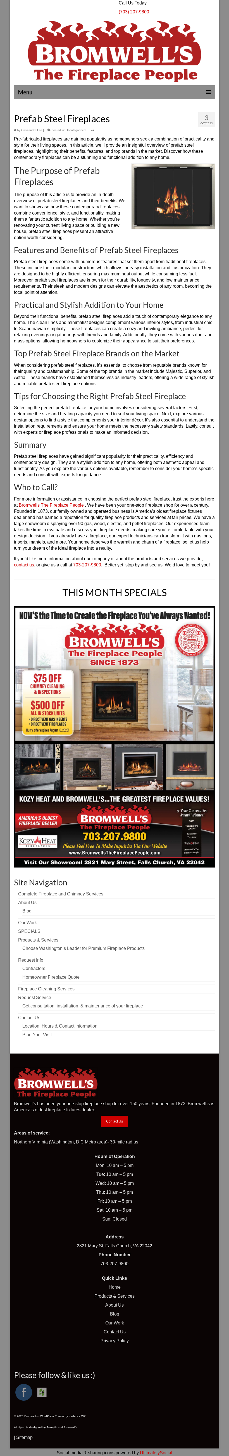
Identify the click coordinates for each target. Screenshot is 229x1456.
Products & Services (114, 1296)
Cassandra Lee (31, 130)
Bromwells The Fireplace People (52, 505)
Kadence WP (77, 1416)
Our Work (114, 1323)
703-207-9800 (87, 565)
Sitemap (24, 1437)
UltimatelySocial (156, 1452)
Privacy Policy (115, 1340)
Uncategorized (75, 130)
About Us (114, 1305)
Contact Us (114, 1121)
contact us (24, 565)
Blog (114, 1314)
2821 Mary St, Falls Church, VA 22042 (114, 1245)
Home (115, 1287)
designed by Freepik (43, 1427)
